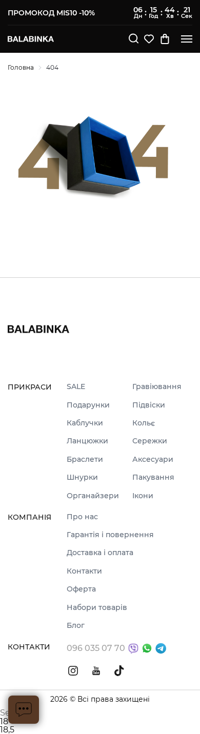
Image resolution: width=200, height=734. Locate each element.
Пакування (153, 477)
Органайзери (93, 496)
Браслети (85, 459)
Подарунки (88, 405)
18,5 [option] (7, 730)
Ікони (142, 496)
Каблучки (85, 423)
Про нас (82, 517)
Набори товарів (97, 607)
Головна (21, 67)
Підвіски (148, 405)
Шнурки (82, 477)
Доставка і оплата (100, 553)
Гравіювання (157, 387)
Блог (76, 625)
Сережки (149, 441)
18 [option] (4, 722)
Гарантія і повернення (110, 535)
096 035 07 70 (96, 648)
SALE (76, 387)
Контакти (84, 571)
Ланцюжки (87, 441)
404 (52, 67)
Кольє (143, 423)
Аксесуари (152, 459)
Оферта (81, 589)
